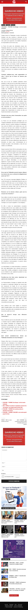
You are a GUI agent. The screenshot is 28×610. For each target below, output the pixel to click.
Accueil (2, 5)
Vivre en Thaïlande (18, 605)
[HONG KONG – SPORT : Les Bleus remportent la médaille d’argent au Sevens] (4, 564)
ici (9, 396)
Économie (20, 604)
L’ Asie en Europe (8, 607)
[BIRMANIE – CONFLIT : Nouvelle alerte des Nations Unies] (4, 577)
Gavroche (7, 31)
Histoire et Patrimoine (18, 607)
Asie (16, 604)
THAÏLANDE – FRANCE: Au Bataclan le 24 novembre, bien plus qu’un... (17, 583)
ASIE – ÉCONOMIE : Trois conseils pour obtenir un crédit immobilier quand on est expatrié (21, 422)
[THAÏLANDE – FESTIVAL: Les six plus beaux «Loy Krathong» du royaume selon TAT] (4, 590)
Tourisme (13, 25)
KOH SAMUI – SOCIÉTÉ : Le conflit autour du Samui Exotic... (20, 521)
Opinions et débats (9, 605)
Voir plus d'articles (13, 595)
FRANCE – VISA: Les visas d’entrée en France (6, 420)
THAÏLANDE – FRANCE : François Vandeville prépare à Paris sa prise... (7, 521)
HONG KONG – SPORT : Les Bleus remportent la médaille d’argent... (16, 563)
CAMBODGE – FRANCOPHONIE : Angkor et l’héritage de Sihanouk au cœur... (7, 536)
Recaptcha (3, 473)
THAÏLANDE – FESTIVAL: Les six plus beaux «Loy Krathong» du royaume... (17, 589)
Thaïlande (8, 25)
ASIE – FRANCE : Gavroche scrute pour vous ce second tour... (17, 570)
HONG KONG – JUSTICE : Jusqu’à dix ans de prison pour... (19, 536)
